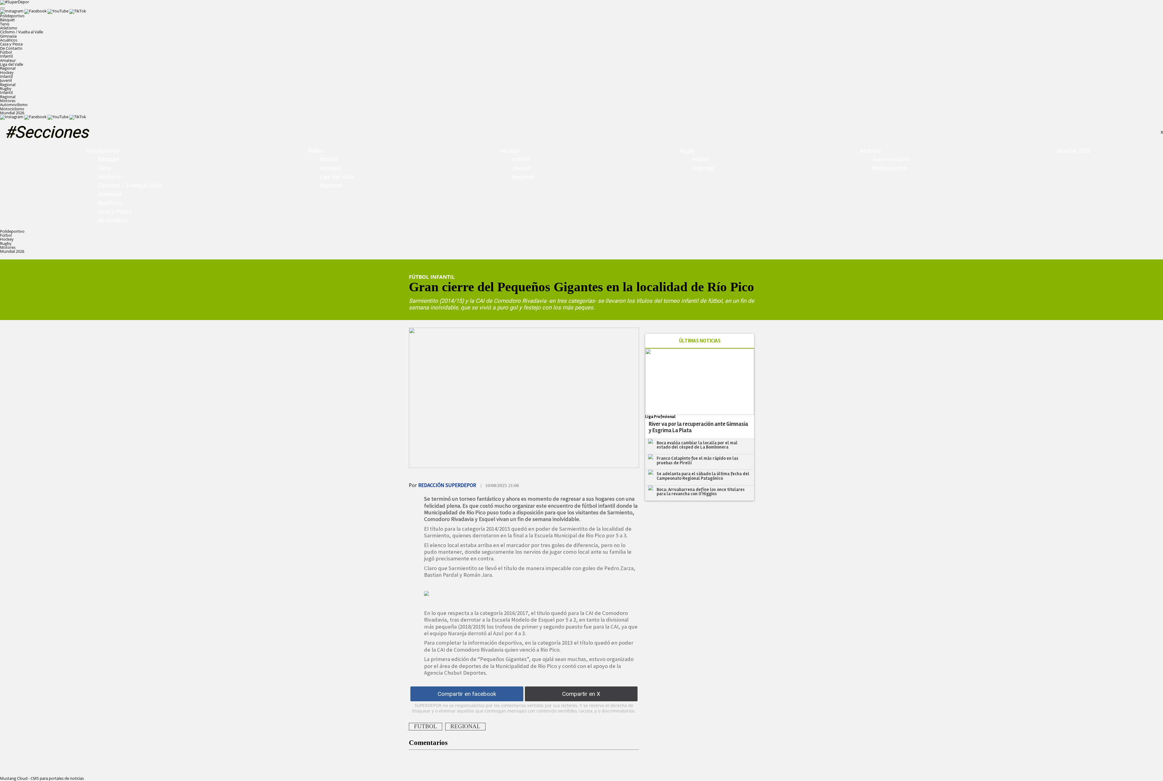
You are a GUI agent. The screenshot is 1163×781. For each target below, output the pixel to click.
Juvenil (6, 80)
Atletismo (8, 28)
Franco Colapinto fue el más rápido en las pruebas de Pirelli (697, 461)
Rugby (687, 151)
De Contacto (11, 48)
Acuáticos (8, 40)
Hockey (509, 151)
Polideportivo (102, 151)
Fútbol (315, 151)
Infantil (6, 56)
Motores (870, 151)
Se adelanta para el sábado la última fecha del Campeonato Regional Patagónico (703, 476)
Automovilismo (14, 104)
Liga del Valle (11, 64)
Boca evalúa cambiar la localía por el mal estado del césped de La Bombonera (697, 445)
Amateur (8, 60)
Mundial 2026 (12, 112)
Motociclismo (12, 109)
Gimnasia (8, 36)
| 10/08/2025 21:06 (500, 485)
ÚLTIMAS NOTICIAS (700, 340)
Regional (7, 68)
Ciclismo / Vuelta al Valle (21, 32)
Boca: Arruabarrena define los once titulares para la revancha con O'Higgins (701, 492)
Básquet (7, 19)
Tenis (4, 24)
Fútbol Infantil (432, 276)
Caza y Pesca (11, 44)
